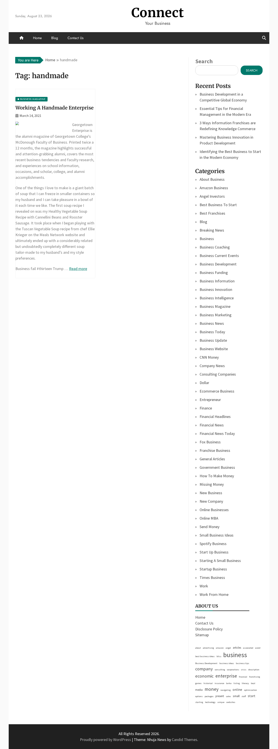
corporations (233, 669)
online (237, 689)
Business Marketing (216, 314)
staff (244, 696)
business (235, 655)
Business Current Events (219, 255)
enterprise (226, 676)
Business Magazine (215, 306)
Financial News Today (217, 433)
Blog (54, 37)
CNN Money (209, 357)
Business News (212, 323)
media (199, 689)
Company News (212, 365)
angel (228, 647)
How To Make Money (217, 475)
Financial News (212, 425)
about (198, 647)
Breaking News (212, 230)
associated (248, 647)
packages (209, 696)
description (253, 669)
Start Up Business (214, 552)
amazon (220, 647)
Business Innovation (216, 289)
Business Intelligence (217, 297)
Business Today (212, 331)
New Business (211, 492)
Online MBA (209, 518)
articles (237, 647)
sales (228, 696)
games (198, 683)
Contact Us (75, 37)
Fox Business (210, 441)
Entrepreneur (210, 399)
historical (208, 683)
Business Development (218, 264)
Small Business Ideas (216, 535)
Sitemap (202, 634)
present (219, 696)
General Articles (212, 458)
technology (210, 702)
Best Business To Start (218, 204)
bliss (219, 656)
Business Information (217, 280)
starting (199, 702)
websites (230, 702)
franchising (254, 676)
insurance (219, 683)
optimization (250, 690)
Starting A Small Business (220, 560)
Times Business (212, 577)
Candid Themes (184, 739)
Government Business (217, 467)
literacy (245, 683)
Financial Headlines (215, 416)
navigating (225, 690)
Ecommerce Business (217, 391)
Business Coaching (215, 247)
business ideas (226, 663)
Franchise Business (215, 450)
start (251, 696)
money (211, 689)
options (199, 696)
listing (236, 683)
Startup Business (213, 569)
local (253, 683)
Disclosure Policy (209, 628)
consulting (220, 669)
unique (220, 702)
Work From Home (214, 594)
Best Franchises (212, 213)
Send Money (209, 526)
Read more (78, 268)
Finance (206, 408)
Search (204, 61)
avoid (257, 647)
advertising (208, 647)
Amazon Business (214, 187)
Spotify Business (213, 543)
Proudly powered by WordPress (106, 739)
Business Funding (214, 272)
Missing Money (212, 484)
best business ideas (205, 656)
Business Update (213, 340)
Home (37, 37)
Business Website (214, 348)
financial (243, 676)
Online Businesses (214, 509)
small (236, 696)
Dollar (204, 382)
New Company (211, 501)
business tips (242, 663)
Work (204, 585)
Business (207, 238)
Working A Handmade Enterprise (54, 108)
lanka (229, 683)
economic (204, 676)
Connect (157, 13)
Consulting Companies (218, 374)
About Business (212, 179)
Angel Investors (212, 196)
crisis (243, 669)
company (204, 669)
